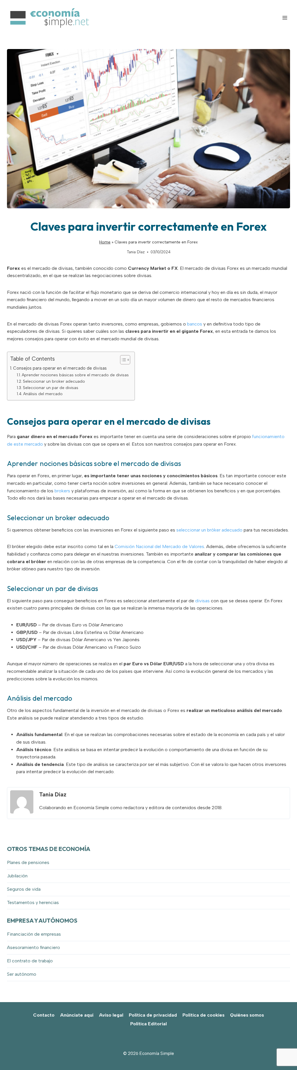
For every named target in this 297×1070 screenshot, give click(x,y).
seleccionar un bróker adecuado (209, 530)
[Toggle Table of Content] (122, 360)
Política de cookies (203, 1015)
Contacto (44, 1015)
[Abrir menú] (284, 17)
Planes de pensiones (28, 862)
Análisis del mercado (43, 393)
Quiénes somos (247, 1015)
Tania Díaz (136, 252)
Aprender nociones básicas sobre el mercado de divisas (75, 375)
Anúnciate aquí (76, 1015)
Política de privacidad (153, 1015)
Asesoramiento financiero (33, 947)
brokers (62, 491)
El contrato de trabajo (30, 961)
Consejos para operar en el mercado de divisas (60, 368)
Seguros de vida (24, 889)
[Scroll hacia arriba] (282, 1052)
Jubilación (17, 876)
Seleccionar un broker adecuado (54, 381)
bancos (194, 324)
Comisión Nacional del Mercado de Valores (159, 546)
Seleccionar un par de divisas (50, 387)
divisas (202, 600)
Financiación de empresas (34, 934)
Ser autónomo (21, 974)
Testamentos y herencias (33, 902)
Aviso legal (111, 1015)
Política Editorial (148, 1023)
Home (105, 242)
